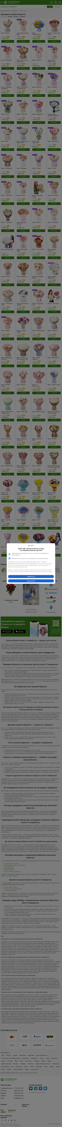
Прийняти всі (31, 576)
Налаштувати (31, 581)
